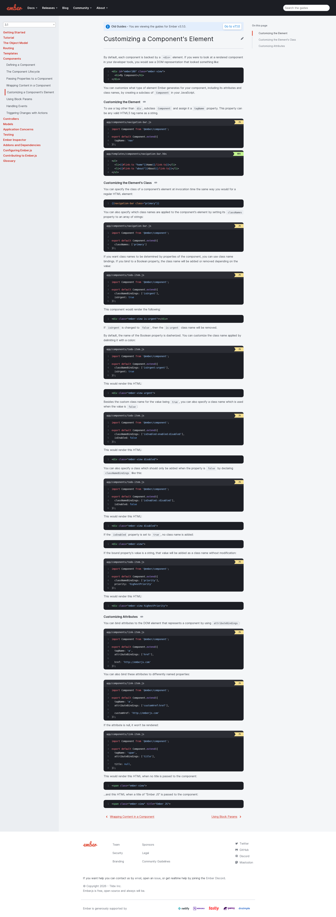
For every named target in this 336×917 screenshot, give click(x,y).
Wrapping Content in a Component (132, 816)
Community (81, 8)
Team (116, 844)
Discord (245, 856)
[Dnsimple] (244, 910)
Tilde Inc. (115, 886)
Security (118, 853)
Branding (118, 861)
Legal (145, 853)
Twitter (244, 843)
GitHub (244, 850)
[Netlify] (184, 910)
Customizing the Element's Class (277, 39)
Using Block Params (224, 816)
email (138, 878)
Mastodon (246, 862)
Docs (31, 8)
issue (157, 878)
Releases (48, 8)
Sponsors (148, 844)
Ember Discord (215, 878)
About (100, 8)
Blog (65, 8)
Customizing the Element (273, 33)
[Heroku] (199, 910)
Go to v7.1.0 (232, 26)
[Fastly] (214, 910)
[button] (29, 24)
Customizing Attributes (272, 45)
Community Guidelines (156, 861)
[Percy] (229, 910)
